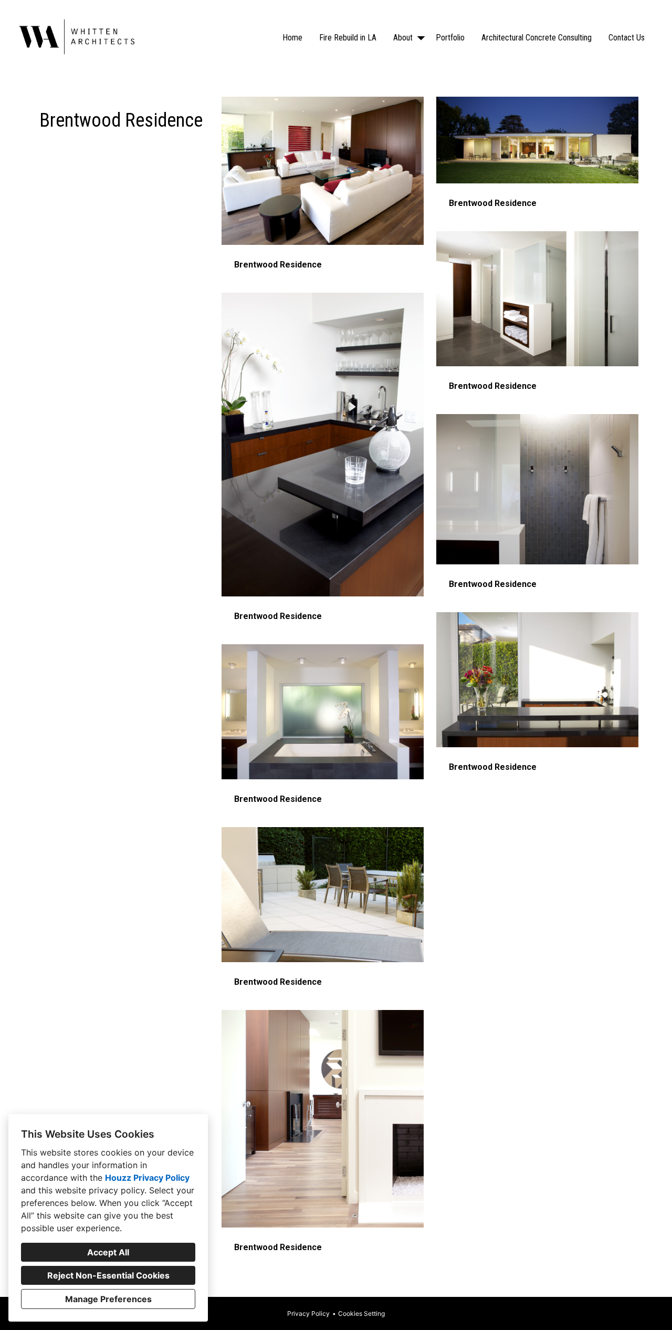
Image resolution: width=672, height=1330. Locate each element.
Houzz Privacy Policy (147, 1177)
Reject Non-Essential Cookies (108, 1275)
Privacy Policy (308, 1313)
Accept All (108, 1252)
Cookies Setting (361, 1313)
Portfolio (450, 38)
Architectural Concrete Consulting (536, 38)
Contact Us (626, 38)
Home (292, 38)
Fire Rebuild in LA (347, 38)
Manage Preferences (108, 1299)
